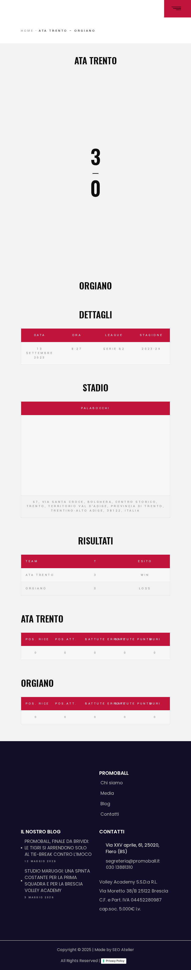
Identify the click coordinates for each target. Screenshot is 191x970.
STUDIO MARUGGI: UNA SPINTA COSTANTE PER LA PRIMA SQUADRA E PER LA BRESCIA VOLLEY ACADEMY (57, 880)
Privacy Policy (115, 961)
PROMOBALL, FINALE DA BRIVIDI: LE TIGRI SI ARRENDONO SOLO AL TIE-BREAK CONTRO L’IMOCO (58, 847)
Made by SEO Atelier (114, 950)
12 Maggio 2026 (40, 861)
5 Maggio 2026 (39, 897)
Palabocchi (95, 408)
